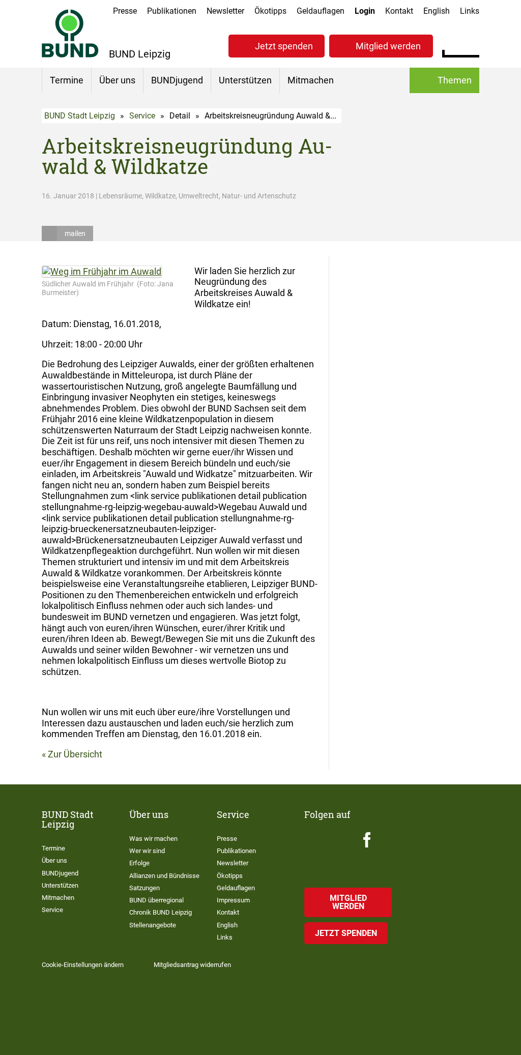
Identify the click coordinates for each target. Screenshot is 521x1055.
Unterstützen (245, 80)
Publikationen (171, 11)
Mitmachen (310, 80)
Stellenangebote (152, 925)
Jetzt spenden (284, 46)
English (436, 11)
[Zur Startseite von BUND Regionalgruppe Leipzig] (70, 33)
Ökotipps (270, 11)
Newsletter (225, 11)
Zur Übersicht (75, 754)
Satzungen (144, 888)
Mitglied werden (388, 46)
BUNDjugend (177, 80)
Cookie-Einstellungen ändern (83, 965)
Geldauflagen (320, 11)
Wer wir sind (147, 851)
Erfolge (139, 863)
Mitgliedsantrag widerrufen (192, 965)
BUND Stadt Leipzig (79, 116)
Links (469, 11)
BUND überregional (156, 900)
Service (142, 116)
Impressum (233, 900)
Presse (125, 11)
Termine (66, 80)
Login (365, 11)
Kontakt (399, 11)
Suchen (471, 44)
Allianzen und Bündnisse (164, 876)
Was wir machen (153, 838)
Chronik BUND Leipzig (160, 912)
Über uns (117, 80)
